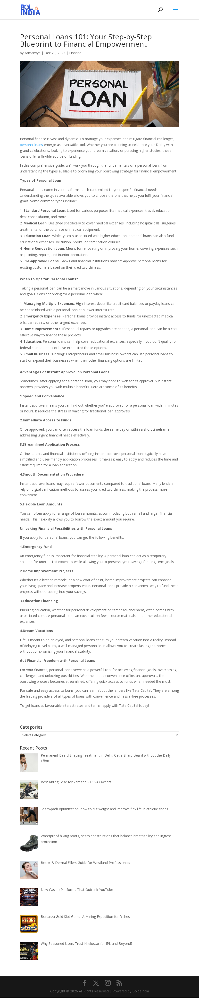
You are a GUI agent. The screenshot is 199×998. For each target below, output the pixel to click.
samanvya (33, 53)
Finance (75, 53)
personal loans (31, 144)
